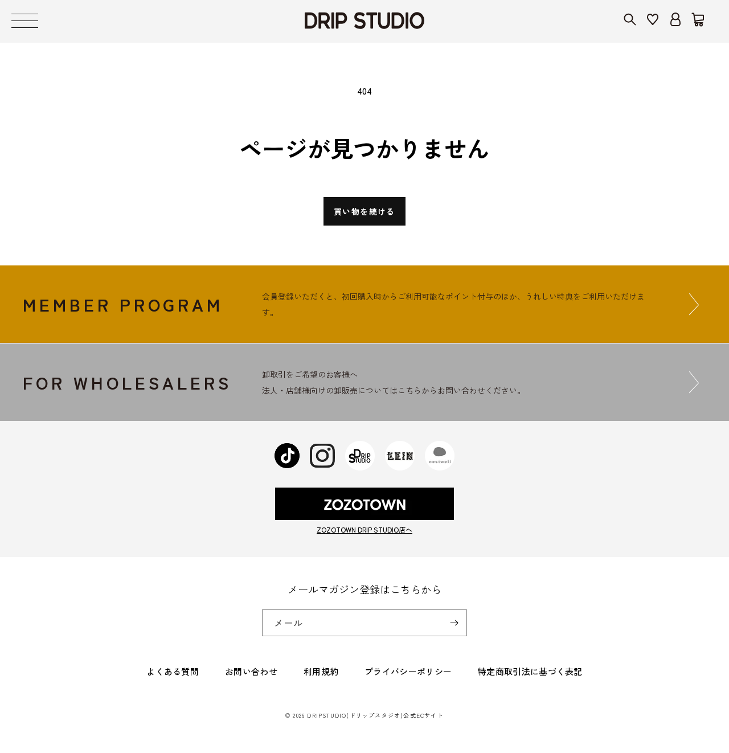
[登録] (453, 622)
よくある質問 (172, 671)
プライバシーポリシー (408, 671)
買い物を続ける (364, 211)
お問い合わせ (251, 671)
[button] (24, 21)
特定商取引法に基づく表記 (530, 671)
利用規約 (321, 671)
